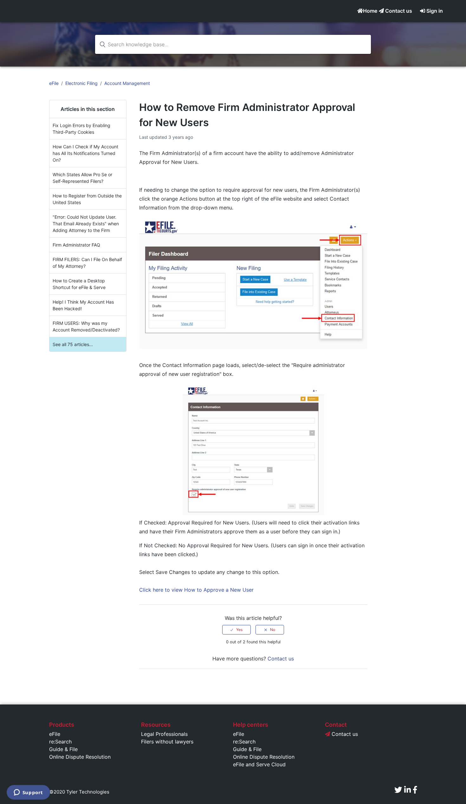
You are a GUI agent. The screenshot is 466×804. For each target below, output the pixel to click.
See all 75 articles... (73, 344)
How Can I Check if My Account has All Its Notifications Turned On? (85, 153)
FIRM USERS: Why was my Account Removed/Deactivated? (86, 326)
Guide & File (63, 749)
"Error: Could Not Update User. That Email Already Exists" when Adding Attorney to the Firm (86, 223)
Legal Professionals (164, 734)
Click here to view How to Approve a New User (196, 590)
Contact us (398, 11)
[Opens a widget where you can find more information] (28, 793)
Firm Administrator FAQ (76, 245)
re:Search (60, 741)
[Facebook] (415, 789)
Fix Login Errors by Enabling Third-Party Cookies (81, 129)
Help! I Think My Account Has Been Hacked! (83, 305)
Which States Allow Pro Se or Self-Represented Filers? (82, 178)
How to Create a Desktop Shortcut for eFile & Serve (79, 284)
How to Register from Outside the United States (87, 199)
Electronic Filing (81, 83)
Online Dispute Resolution (80, 757)
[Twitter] (398, 789)
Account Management (127, 83)
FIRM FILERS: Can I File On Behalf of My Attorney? (87, 263)
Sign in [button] (434, 11)
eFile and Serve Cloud (259, 764)
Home (370, 11)
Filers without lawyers (167, 741)
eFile (54, 83)
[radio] (236, 629)
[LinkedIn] (407, 789)
